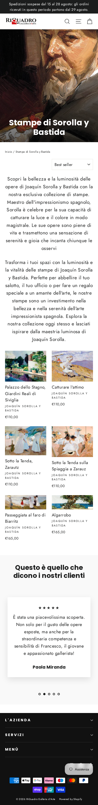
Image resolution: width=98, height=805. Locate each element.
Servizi (14, 734)
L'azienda (18, 720)
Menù (12, 749)
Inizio (8, 152)
